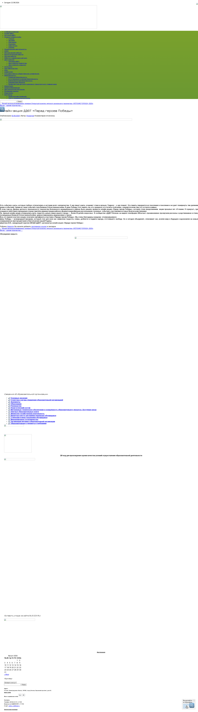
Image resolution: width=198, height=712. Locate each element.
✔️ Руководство (14, 406)
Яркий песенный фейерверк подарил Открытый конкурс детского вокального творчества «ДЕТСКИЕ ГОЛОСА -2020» (46, 104)
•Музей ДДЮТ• (9, 33)
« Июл (6, 674)
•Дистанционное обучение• (14, 89)
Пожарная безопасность (17, 77)
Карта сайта (7, 692)
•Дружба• (11, 40)
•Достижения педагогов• (17, 63)
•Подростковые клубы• (12, 37)
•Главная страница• (11, 32)
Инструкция (101, 652)
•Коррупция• (8, 86)
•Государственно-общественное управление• (21, 73)
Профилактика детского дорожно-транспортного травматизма (32, 84)
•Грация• (11, 39)
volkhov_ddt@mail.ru (14, 706)
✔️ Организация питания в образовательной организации (31, 421)
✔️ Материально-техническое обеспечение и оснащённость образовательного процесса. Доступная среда (52, 410)
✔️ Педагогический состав (19, 408)
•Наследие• (12, 42)
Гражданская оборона (16, 82)
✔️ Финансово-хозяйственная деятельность (26, 414)
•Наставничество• (11, 68)
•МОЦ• (6, 70)
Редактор (30, 116)
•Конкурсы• (8, 66)
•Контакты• (8, 94)
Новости (10, 226)
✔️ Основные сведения (17, 398)
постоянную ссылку (39, 226)
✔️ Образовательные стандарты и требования (27, 423)
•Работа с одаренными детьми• (15, 58)
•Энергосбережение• (12, 87)
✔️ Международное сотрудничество (23, 420)
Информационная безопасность (20, 80)
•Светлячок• (12, 46)
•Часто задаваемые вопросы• (19, 98)
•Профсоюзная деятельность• (15, 49)
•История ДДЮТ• (10, 35)
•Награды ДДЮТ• (14, 61)
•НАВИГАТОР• (8, 72)
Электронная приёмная (10, 709)
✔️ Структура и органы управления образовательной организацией (35, 400)
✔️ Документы (14, 402)
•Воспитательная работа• (14, 54)
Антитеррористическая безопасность (23, 79)
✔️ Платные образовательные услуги (23, 412)
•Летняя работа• (10, 56)
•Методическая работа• (13, 53)
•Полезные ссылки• (11, 91)
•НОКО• (6, 51)
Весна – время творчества (11, 105)
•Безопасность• (10, 75)
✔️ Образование (15, 404)
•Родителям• (8, 93)
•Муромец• (12, 44)
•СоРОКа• (11, 47)
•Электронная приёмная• (17, 96)
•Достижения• (9, 59)
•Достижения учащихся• (17, 65)
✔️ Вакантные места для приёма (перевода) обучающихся (32, 416)
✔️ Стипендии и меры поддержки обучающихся (27, 418)
